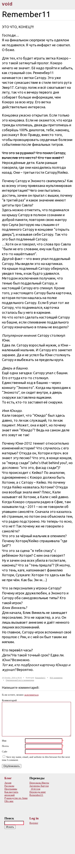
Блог (8, 778)
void (7, 4)
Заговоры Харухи (39, 785)
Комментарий (9, 700)
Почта (5, 746)
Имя (4, 740)
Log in (33, 818)
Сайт (4, 751)
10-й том (35, 788)
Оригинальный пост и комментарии (20, 680)
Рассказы (9, 785)
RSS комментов (56, 678)
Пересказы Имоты (39, 782)
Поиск (9, 818)
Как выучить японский (11, 793)
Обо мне (8, 801)
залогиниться (31, 694)
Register (33, 822)
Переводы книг (37, 791)
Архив (7, 782)
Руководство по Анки (16, 798)
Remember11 (40, 678)
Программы (10, 788)
